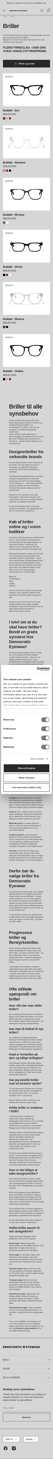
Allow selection (27, 777)
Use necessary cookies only (26, 787)
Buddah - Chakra (13, 371)
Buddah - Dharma (13, 319)
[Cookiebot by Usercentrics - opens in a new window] (37, 669)
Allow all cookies (26, 768)
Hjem (5, 16)
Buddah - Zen (11, 110)
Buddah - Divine (13, 266)
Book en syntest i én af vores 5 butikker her (26, 3)
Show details (37, 759)
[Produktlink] (26, 97)
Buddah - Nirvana (13, 214)
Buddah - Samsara (14, 162)
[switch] (45, 728)
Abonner (26, 1417)
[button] (4, 10)
